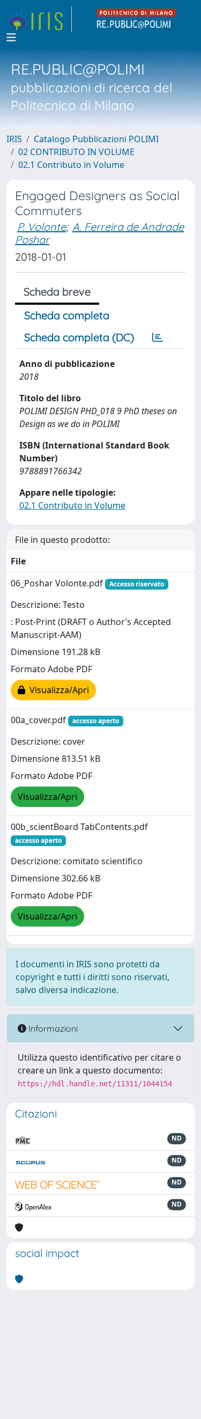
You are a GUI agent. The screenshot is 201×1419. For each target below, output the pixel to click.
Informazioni (52, 1028)
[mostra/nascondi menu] (11, 37)
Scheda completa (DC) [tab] (79, 337)
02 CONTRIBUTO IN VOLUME (76, 152)
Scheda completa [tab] (66, 315)
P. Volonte (41, 226)
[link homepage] (39, 19)
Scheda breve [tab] (57, 291)
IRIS (14, 139)
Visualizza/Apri (57, 690)
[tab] (157, 337)
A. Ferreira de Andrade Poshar (99, 233)
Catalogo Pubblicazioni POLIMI (96, 139)
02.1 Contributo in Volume (71, 165)
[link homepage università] (136, 19)
